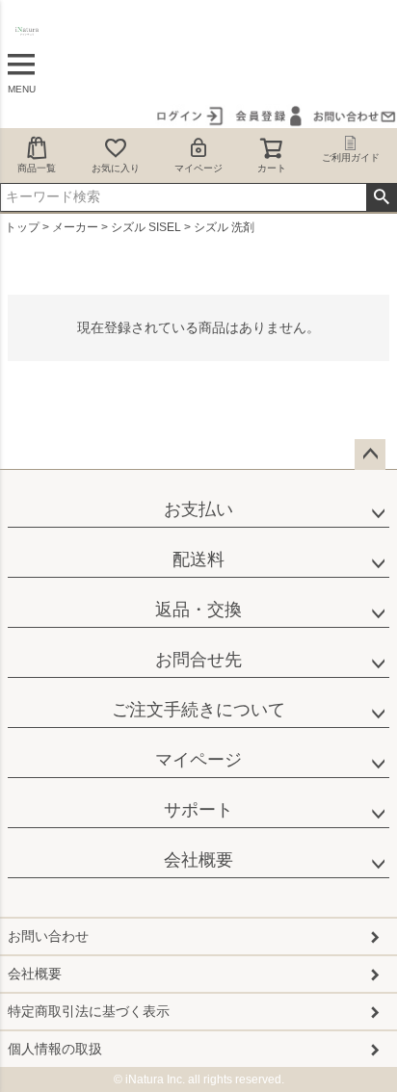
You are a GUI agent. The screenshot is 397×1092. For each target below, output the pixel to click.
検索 (381, 197)
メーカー (75, 227)
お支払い (198, 509)
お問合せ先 (198, 659)
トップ (22, 227)
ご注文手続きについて (198, 709)
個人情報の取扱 (55, 1048)
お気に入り (116, 168)
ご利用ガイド (351, 157)
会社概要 (198, 860)
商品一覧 (36, 168)
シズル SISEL (146, 227)
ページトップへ (370, 454)
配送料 (198, 559)
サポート (198, 809)
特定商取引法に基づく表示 (89, 1011)
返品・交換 (198, 609)
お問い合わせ (48, 936)
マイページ (198, 168)
